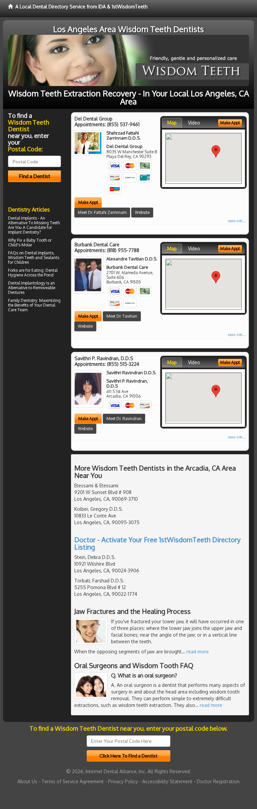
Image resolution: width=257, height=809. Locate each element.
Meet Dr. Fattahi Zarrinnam (102, 212)
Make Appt (88, 202)
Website (142, 212)
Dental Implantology (26, 283)
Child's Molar (20, 244)
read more (197, 651)
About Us (27, 781)
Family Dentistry (22, 300)
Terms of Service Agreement (72, 781)
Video (194, 123)
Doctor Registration (218, 781)
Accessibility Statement (167, 781)
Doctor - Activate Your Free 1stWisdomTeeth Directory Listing (157, 543)
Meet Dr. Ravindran (124, 418)
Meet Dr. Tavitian (121, 316)
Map (172, 123)
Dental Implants (22, 218)
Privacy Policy (123, 781)
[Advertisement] (42, 372)
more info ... (236, 221)
